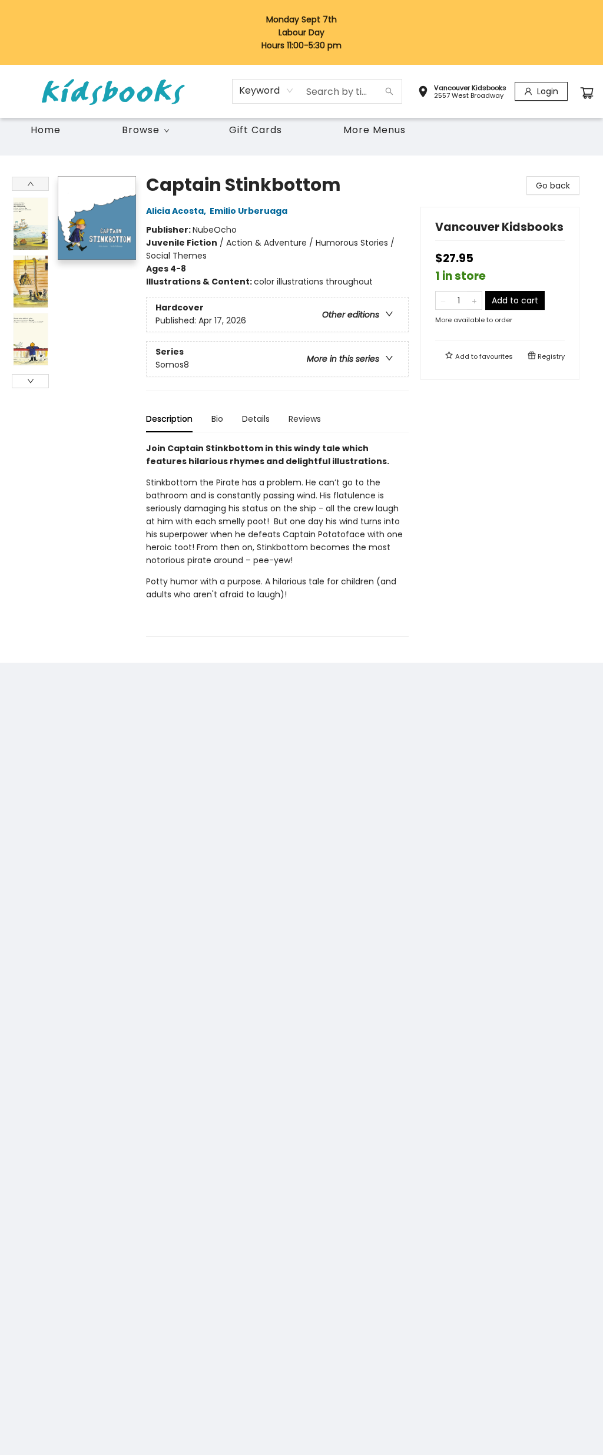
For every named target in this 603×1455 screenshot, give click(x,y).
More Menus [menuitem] (374, 130)
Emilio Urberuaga (248, 211)
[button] (462, 93)
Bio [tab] (217, 419)
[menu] (301, 130)
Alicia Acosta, (177, 211)
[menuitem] (45, 130)
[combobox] (266, 91)
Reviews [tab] (305, 419)
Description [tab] (169, 419)
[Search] (389, 91)
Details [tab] (256, 419)
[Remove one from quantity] (443, 300)
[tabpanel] (277, 539)
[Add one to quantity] (474, 300)
